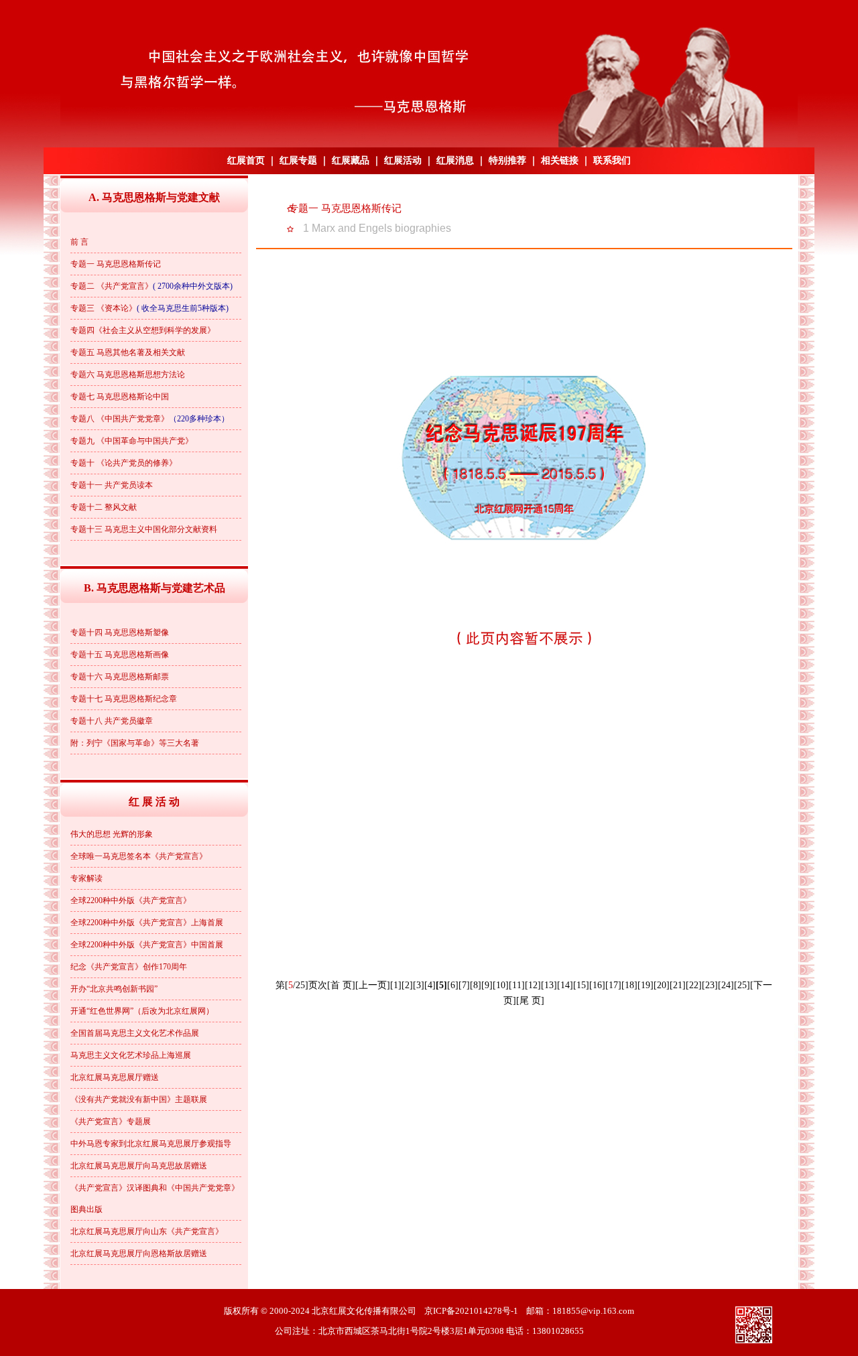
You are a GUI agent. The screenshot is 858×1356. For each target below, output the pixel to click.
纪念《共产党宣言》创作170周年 (128, 966)
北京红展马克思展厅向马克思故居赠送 (138, 1165)
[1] (396, 985)
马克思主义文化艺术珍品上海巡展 (130, 1055)
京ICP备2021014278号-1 (471, 1311)
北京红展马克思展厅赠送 (114, 1077)
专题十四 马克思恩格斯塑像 (119, 632)
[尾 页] (530, 1001)
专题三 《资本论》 (103, 308)
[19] (645, 985)
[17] (613, 985)
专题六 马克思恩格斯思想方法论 (127, 374)
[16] (597, 985)
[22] (694, 985)
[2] (407, 985)
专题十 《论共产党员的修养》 (123, 463)
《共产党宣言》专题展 (110, 1121)
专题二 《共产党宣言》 (111, 286)
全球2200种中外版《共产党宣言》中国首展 (146, 944)
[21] (678, 985)
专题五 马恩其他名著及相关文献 (127, 352)
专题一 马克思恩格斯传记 (115, 264)
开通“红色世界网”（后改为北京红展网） (142, 1011)
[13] (549, 985)
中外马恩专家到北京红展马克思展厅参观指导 (150, 1143)
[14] (565, 985)
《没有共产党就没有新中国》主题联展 (138, 1099)
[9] (487, 985)
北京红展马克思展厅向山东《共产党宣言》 (146, 1231)
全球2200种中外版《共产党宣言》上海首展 (146, 922)
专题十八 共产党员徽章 (111, 721)
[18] (629, 985)
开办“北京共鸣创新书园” (114, 989)
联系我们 (612, 160)
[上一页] (372, 985)
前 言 (79, 242)
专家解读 (86, 878)
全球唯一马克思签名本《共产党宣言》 (138, 856)
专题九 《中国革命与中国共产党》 (131, 441)
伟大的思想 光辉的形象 (111, 834)
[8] (475, 985)
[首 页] (341, 985)
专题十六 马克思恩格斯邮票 (119, 676)
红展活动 (403, 160)
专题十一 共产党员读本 (111, 485)
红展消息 (455, 160)
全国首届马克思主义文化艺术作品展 (134, 1033)
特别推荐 (507, 160)
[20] (662, 985)
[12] (533, 985)
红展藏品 (350, 160)
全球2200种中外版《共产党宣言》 (130, 900)
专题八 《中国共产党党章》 (119, 418)
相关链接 (559, 160)
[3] (418, 985)
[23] (710, 985)
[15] (581, 985)
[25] (742, 985)
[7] (464, 985)
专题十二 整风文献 (103, 507)
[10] (501, 985)
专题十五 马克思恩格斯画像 (119, 654)
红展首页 (246, 160)
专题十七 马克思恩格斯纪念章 (123, 698)
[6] (452, 985)
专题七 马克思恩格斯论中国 (119, 396)
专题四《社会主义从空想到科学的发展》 (142, 330)
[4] (430, 985)
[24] (726, 985)
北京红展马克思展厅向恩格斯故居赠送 (138, 1253)
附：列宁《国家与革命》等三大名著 (134, 743)
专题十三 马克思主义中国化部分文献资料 (143, 529)
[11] (517, 985)
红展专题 (298, 160)
